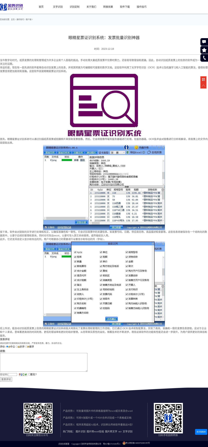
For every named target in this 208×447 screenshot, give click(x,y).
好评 (22, 346)
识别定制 (74, 6)
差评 (31, 346)
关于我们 (91, 6)
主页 (13, 19)
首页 (41, 6)
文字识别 (58, 6)
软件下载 (125, 6)
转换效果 (108, 6)
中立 (12, 346)
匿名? (33, 374)
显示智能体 (201, 432)
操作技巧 (141, 6)
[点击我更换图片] (23, 374)
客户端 (28, 19)
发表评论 (6, 379)
